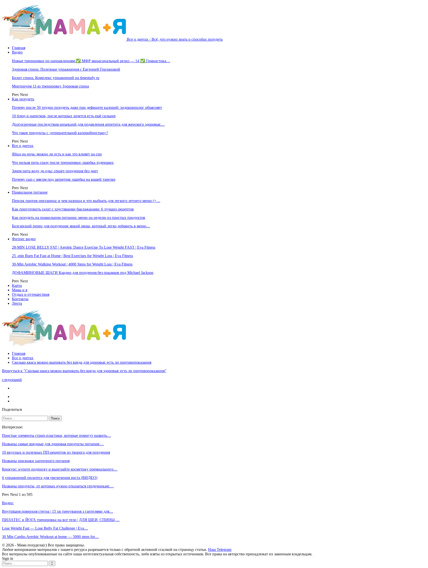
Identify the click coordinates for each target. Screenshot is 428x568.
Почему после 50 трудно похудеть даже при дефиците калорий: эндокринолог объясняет (87, 107)
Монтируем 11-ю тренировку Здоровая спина (50, 86)
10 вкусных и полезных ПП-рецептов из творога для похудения (56, 452)
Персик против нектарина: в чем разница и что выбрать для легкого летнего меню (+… (86, 201)
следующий (12, 380)
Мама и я (19, 290)
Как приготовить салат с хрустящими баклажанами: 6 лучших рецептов (73, 209)
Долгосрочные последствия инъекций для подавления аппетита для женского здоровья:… (88, 124)
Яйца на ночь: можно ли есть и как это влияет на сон (57, 154)
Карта (17, 285)
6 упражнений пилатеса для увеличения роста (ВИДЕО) (49, 478)
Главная (18, 48)
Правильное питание (30, 192)
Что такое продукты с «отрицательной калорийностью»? (60, 133)
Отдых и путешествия (30, 294)
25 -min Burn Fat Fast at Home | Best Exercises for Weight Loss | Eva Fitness (72, 256)
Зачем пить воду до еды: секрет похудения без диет (55, 171)
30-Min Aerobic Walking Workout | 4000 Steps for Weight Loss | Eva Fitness (72, 264)
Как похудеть (23, 99)
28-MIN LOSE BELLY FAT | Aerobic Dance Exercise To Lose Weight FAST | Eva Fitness (83, 247)
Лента (17, 303)
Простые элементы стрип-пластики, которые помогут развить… (56, 435)
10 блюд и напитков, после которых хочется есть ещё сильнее (64, 116)
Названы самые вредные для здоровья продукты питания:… (53, 444)
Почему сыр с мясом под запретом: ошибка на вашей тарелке (63, 179)
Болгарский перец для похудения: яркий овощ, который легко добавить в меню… (81, 226)
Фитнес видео (24, 239)
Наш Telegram (219, 549)
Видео (17, 52)
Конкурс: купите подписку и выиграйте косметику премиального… (59, 469)
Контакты (20, 299)
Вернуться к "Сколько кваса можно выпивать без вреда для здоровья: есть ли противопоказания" (84, 371)
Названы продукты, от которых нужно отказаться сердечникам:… (58, 486)
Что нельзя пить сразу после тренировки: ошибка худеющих (63, 162)
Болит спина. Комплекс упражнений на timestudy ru (55, 78)
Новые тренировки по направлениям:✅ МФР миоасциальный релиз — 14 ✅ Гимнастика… (91, 61)
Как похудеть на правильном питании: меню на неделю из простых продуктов (78, 217)
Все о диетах (22, 146)
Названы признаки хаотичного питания (36, 461)
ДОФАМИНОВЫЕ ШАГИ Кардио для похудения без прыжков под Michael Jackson (82, 272)
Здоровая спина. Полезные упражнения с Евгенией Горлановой (66, 69)
